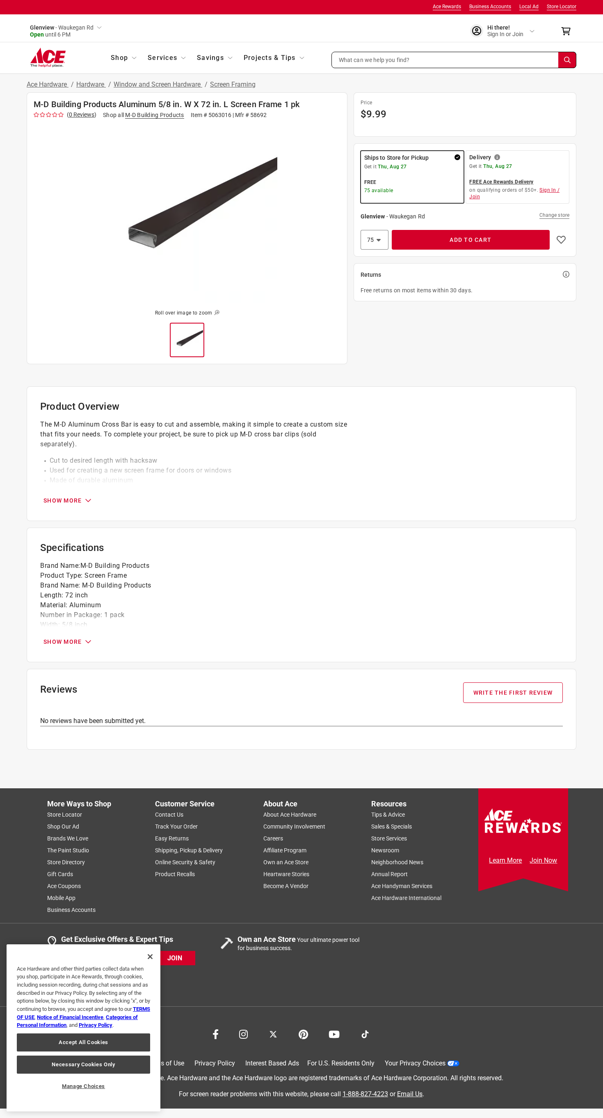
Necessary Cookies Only (83, 1064)
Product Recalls (175, 874)
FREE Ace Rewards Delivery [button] (501, 182)
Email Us (410, 1093)
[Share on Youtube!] (334, 1033)
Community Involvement (294, 826)
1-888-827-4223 (365, 1093)
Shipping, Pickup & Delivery (189, 850)
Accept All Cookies (83, 1042)
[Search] (567, 60)
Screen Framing (233, 84)
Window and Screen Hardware (158, 84)
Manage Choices (83, 1086)
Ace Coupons (64, 886)
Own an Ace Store (285, 862)
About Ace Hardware (289, 814)
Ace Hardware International (406, 898)
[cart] (568, 31)
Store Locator (561, 6)
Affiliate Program (284, 850)
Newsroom (385, 850)
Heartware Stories (286, 874)
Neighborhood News (397, 862)
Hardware (91, 84)
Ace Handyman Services (401, 886)
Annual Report (389, 874)
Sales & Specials (391, 826)
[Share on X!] (273, 1033)
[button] (454, 60)
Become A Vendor (285, 886)
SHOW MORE (62, 500)
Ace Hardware (48, 84)
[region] (83, 1027)
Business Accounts (490, 6)
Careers (273, 838)
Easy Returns (172, 838)
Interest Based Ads (272, 1063)
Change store (554, 215)
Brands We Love (67, 838)
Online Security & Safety (185, 862)
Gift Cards (60, 874)
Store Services (389, 838)
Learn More (505, 860)
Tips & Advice (388, 814)
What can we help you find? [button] (374, 59)
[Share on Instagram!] (243, 1033)
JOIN (174, 958)
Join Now (543, 860)
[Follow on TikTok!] (365, 1033)
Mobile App (61, 898)
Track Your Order (176, 826)
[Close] (150, 957)
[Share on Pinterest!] (303, 1033)
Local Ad (529, 6)
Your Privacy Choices (415, 1063)
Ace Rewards (447, 6)
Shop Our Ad (63, 826)
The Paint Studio (68, 850)
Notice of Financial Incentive (70, 1017)
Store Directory (66, 862)
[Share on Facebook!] (215, 1033)
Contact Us (169, 814)
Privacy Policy (214, 1063)
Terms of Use (165, 1063)
